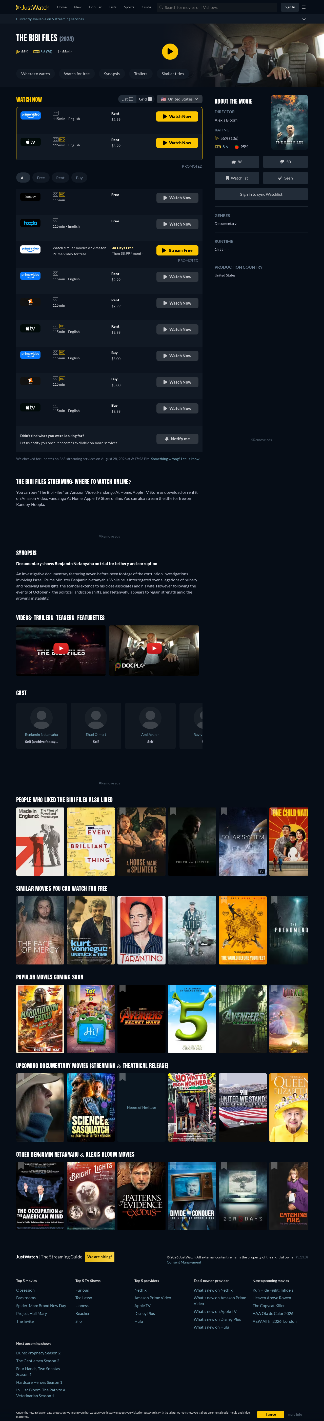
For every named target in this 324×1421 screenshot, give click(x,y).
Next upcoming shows (33, 1343)
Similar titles (173, 73)
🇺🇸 (177, 98)
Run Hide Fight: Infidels (273, 1290)
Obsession (25, 1290)
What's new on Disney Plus (217, 1319)
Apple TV (142, 1305)
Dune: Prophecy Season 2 (38, 1352)
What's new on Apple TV (215, 1311)
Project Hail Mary (31, 1313)
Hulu (138, 1321)
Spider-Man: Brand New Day (41, 1305)
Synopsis (112, 73)
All (23, 177)
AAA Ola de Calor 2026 (273, 1313)
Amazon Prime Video (152, 1297)
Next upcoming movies (271, 1280)
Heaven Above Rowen (272, 1297)
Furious (82, 1290)
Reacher (82, 1313)
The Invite (25, 1321)
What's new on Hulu (211, 1327)
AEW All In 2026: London (275, 1321)
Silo (78, 1321)
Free (41, 177)
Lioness (82, 1305)
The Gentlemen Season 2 (37, 1360)
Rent (60, 177)
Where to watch (35, 73)
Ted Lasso (83, 1297)
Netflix (140, 1290)
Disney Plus (144, 1313)
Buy (79, 177)
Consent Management (184, 1262)
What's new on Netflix (213, 1290)
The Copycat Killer (269, 1305)
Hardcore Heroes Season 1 (39, 1382)
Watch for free (77, 73)
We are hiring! (99, 1256)
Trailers (141, 73)
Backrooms (26, 1297)
